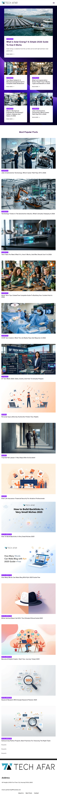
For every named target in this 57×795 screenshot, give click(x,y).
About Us (21, 793)
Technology (10, 38)
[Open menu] (53, 2)
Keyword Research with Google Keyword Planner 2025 (19, 700)
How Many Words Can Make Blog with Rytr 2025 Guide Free (20, 577)
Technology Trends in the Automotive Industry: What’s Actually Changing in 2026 (28, 214)
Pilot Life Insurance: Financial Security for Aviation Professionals (23, 499)
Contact (36, 793)
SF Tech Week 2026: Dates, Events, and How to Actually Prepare (22, 379)
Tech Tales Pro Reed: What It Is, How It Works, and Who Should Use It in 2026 (26, 255)
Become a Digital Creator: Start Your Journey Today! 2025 (20, 659)
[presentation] (28, 22)
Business (4, 414)
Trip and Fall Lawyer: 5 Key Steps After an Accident (18, 458)
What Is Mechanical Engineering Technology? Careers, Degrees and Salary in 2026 (14, 113)
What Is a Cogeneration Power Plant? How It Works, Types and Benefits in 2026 (41, 82)
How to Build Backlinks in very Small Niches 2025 (17, 537)
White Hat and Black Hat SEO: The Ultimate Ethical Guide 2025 (22, 618)
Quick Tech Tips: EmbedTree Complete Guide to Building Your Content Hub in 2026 (26, 296)
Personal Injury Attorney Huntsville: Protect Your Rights (19, 417)
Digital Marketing (6, 534)
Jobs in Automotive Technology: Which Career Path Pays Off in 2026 (40, 112)
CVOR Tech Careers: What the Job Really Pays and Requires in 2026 (23, 338)
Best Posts (29, 793)
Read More (9, 54)
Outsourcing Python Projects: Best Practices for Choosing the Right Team (25, 741)
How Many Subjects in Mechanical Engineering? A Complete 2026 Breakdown (15, 82)
